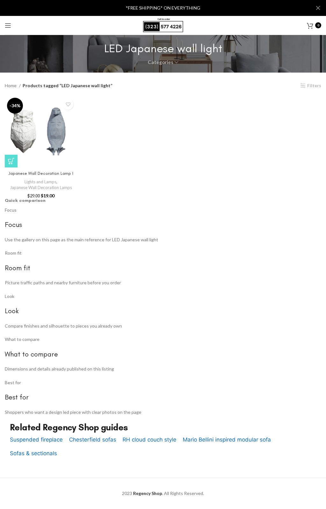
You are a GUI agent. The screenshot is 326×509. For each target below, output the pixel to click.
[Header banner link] (153, 8)
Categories (160, 62)
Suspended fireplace (36, 439)
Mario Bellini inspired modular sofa (227, 439)
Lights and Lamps (40, 181)
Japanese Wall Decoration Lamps (41, 187)
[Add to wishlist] (68, 104)
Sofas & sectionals (33, 453)
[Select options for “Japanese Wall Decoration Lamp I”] (11, 161)
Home (11, 85)
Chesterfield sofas (92, 439)
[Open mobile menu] (8, 25)
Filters (314, 85)
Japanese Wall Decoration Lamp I (41, 173)
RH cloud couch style (149, 439)
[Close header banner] (318, 8)
